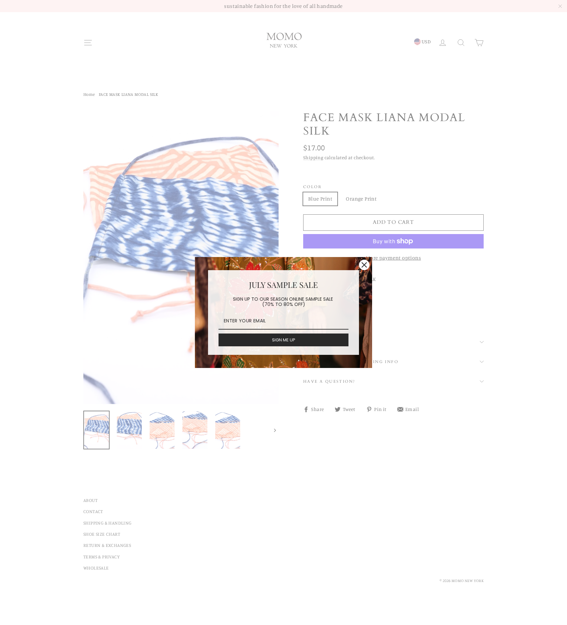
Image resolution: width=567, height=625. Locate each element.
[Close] (364, 265)
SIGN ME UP (283, 340)
